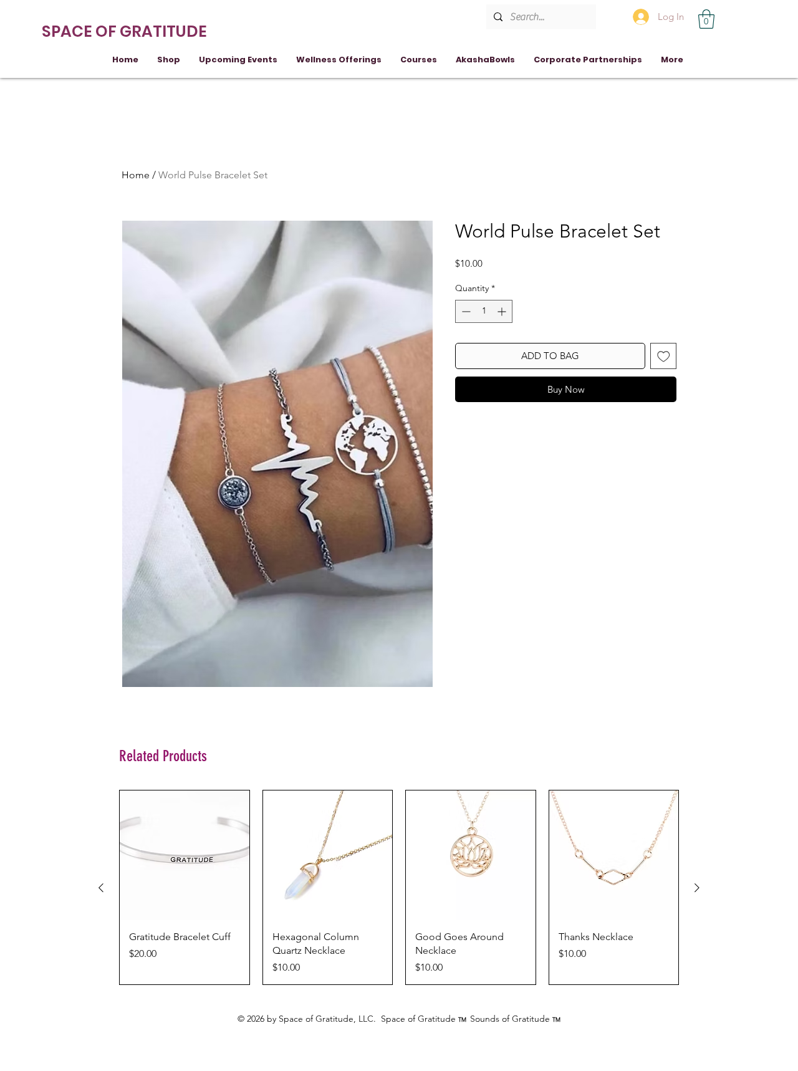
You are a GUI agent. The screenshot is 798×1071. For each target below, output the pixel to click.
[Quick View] (184, 855)
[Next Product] (697, 887)
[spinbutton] (484, 311)
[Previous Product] (101, 887)
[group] (399, 887)
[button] (706, 19)
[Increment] (503, 311)
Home (136, 175)
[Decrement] (465, 311)
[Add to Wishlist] (663, 356)
